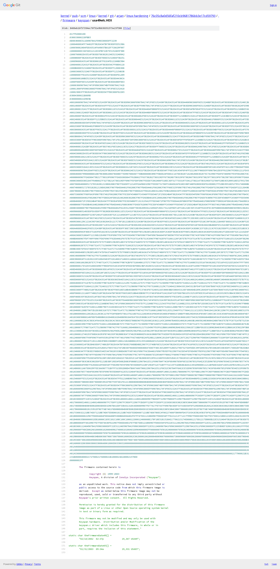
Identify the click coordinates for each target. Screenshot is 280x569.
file (127, 28)
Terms (37, 564)
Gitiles (19, 564)
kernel (65, 16)
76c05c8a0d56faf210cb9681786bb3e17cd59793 (183, 16)
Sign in (273, 5)
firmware (69, 20)
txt (266, 564)
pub (75, 16)
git (112, 16)
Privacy (28, 564)
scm (83, 16)
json (274, 564)
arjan (120, 16)
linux (92, 16)
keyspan (83, 20)
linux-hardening (137, 16)
